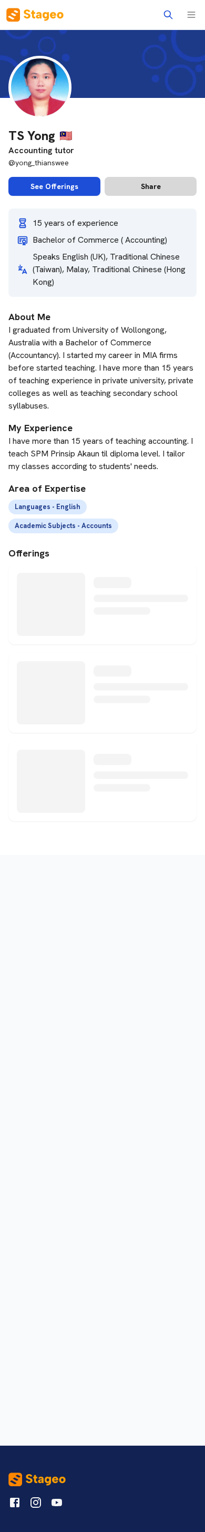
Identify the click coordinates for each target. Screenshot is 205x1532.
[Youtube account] (56, 1504)
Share (151, 186)
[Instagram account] (35, 1504)
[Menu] (191, 14)
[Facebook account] (14, 1504)
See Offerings (54, 186)
